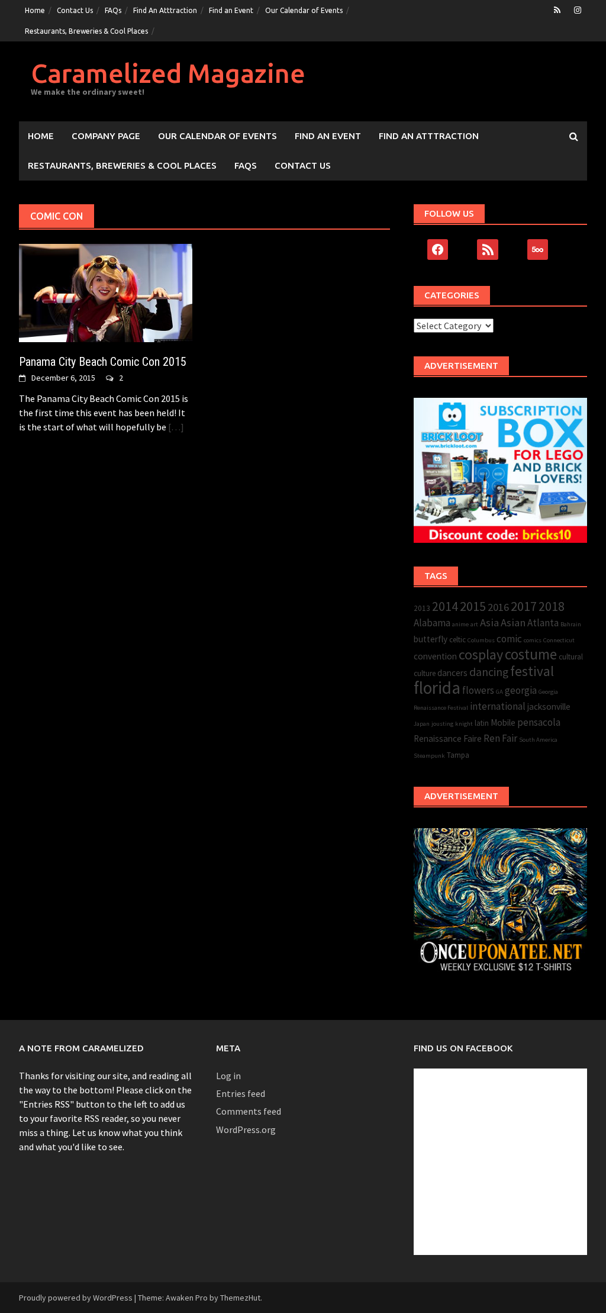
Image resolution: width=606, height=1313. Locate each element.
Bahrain (570, 624)
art (474, 624)
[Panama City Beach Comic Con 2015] (105, 292)
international (498, 706)
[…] (175, 427)
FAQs (113, 10)
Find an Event (231, 10)
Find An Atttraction (165, 10)
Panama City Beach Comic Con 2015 (102, 362)
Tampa (458, 755)
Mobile (503, 722)
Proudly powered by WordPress (76, 1297)
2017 (524, 606)
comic (509, 638)
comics (532, 640)
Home (35, 10)
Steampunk (429, 756)
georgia (521, 690)
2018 (552, 606)
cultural (571, 657)
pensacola (538, 722)
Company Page (106, 136)
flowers (478, 690)
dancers (452, 672)
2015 (473, 606)
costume (531, 654)
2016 (498, 607)
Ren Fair (500, 738)
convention (435, 656)
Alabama (432, 622)
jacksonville (548, 706)
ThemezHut (240, 1297)
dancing (488, 672)
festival (532, 671)
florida (437, 688)
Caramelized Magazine (168, 73)
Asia (489, 622)
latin (482, 723)
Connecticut (559, 640)
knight (464, 724)
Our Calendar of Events (304, 10)
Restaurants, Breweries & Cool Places (86, 31)
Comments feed (248, 1111)
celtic (457, 640)
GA (499, 692)
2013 (422, 608)
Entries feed (240, 1093)
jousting (442, 724)
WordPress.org (246, 1129)
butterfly (430, 639)
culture (425, 673)
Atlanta (543, 622)
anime (460, 624)
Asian (513, 622)
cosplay (481, 654)
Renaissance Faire (448, 738)
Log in (228, 1076)
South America (538, 740)
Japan (422, 724)
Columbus (481, 640)
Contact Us (75, 10)
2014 (445, 606)
